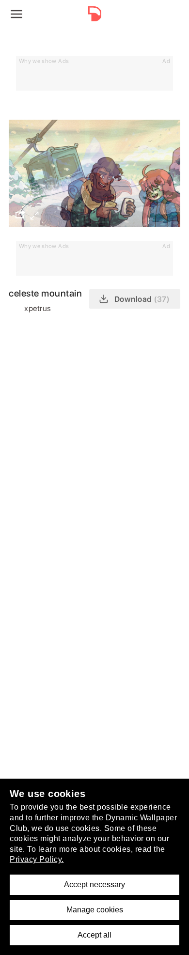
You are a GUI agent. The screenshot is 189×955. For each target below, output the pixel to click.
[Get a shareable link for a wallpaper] (20, 214)
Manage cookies (94, 910)
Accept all (94, 935)
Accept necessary (94, 884)
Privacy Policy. (37, 859)
